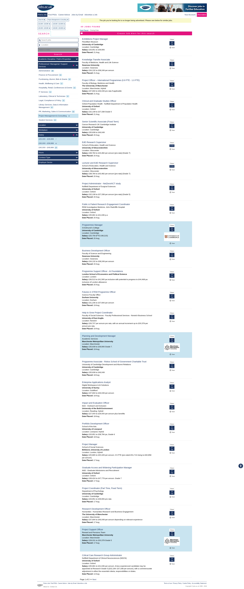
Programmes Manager (92, 225)
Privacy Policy (177, 583)
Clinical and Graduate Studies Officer (99, 101)
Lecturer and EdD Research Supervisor (100, 163)
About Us (46, 586)
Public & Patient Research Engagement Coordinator (106, 204)
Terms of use (168, 583)
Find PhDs (52, 15)
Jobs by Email (77, 15)
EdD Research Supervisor (94, 142)
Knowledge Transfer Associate (96, 59)
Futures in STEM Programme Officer (99, 292)
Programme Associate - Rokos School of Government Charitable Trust (114, 361)
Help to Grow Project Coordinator (97, 312)
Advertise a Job (91, 15)
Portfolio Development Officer (95, 423)
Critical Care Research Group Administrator (102, 555)
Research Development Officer (96, 509)
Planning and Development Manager (99, 336)
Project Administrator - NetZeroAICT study (101, 183)
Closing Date (94, 30)
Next (94, 579)
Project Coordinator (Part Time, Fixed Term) (102, 488)
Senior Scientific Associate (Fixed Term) (100, 121)
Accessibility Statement (199, 583)
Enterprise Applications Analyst (96, 382)
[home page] (45, 8)
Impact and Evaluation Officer (95, 403)
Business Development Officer (96, 250)
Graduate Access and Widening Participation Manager (107, 467)
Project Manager (89, 444)
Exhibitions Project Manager (95, 39)
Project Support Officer (92, 529)
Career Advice (64, 15)
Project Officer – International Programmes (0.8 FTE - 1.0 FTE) (111, 80)
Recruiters (202, 15)
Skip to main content (9, 2)
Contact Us (53, 586)
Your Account (189, 15)
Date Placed (84, 30)
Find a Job (42, 15)
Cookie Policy (187, 583)
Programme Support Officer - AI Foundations (102, 271)
